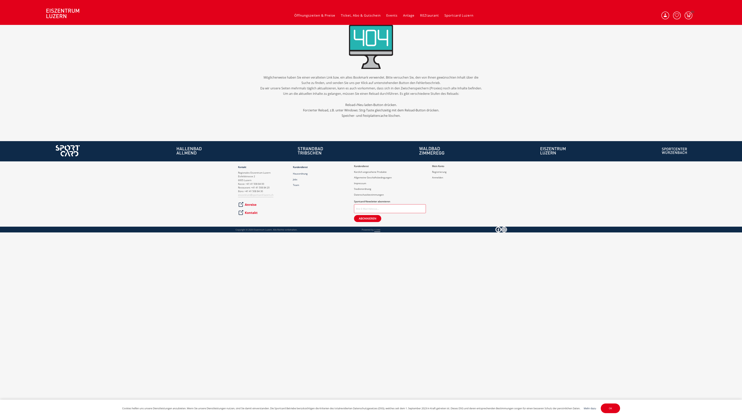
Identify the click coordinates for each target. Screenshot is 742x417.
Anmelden (437, 177)
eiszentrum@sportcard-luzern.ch (255, 195)
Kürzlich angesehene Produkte (370, 172)
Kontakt (251, 213)
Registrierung (439, 172)
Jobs (295, 179)
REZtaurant (429, 15)
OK (610, 408)
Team (296, 185)
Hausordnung (300, 173)
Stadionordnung (362, 189)
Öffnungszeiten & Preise (314, 15)
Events (391, 15)
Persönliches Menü (665, 15)
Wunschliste (677, 15)
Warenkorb (691, 13)
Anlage (408, 15)
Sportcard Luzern (458, 15)
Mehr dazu (590, 408)
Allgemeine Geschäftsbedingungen (373, 177)
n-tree (377, 229)
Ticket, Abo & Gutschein (361, 15)
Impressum (360, 183)
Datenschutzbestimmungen (369, 194)
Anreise (250, 205)
